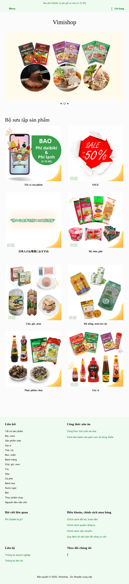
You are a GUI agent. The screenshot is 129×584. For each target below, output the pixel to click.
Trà (7, 469)
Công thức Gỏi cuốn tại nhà (81, 431)
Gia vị (8, 445)
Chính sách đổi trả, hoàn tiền (82, 519)
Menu (11, 8)
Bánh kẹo (10, 483)
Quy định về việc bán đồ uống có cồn (86, 536)
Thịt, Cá (9, 450)
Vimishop (64, 22)
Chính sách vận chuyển (79, 531)
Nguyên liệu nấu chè (16, 502)
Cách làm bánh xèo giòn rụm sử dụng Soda (90, 437)
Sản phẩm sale (13, 440)
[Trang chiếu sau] (76, 103)
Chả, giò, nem (12, 464)
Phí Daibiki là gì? (14, 519)
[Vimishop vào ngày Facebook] (67, 555)
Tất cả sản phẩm (14, 431)
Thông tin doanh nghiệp (17, 555)
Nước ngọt (10, 488)
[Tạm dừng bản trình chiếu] (122, 103)
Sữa (7, 474)
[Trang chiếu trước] (53, 103)
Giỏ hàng (119, 8)
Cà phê (9, 478)
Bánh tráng (11, 459)
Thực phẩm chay (14, 497)
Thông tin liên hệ (14, 560)
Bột (7, 492)
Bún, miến (10, 455)
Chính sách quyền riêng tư (81, 525)
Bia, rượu (10, 436)
